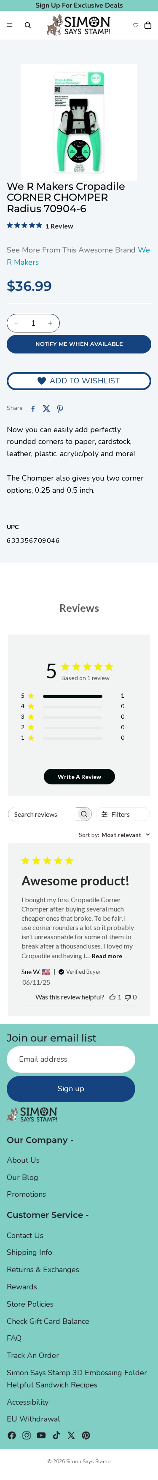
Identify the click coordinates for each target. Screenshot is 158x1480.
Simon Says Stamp (88, 1461)
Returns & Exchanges (43, 1270)
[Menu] (9, 25)
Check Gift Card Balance (48, 1321)
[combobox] (114, 834)
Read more (107, 955)
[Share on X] (46, 409)
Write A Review (79, 776)
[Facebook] (12, 1435)
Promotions (26, 1195)
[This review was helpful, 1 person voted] (112, 997)
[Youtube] (41, 1435)
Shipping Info (29, 1253)
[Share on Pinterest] (60, 409)
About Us (23, 1160)
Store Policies (30, 1304)
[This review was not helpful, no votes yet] (128, 997)
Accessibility (27, 1402)
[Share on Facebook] (33, 409)
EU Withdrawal (33, 1419)
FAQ (14, 1339)
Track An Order (33, 1355)
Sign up (71, 1089)
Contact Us (25, 1235)
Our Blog (22, 1177)
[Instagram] (26, 1435)
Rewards (22, 1287)
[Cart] (148, 25)
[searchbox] (42, 814)
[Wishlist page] (136, 25)
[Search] (28, 25)
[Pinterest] (86, 1435)
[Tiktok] (56, 1435)
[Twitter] (71, 1435)
